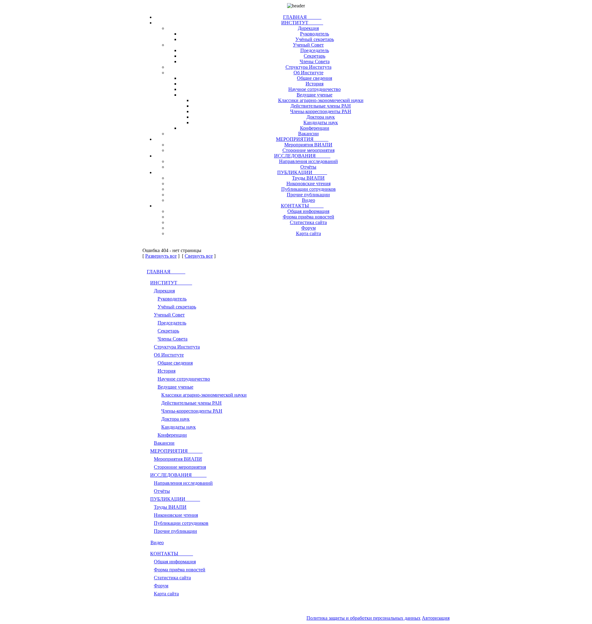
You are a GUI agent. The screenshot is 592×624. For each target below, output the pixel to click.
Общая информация (308, 211)
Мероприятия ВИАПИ (308, 144)
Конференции (314, 128)
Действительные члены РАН (320, 105)
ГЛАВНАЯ (302, 17)
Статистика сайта (308, 222)
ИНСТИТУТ (302, 22)
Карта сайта (308, 233)
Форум (308, 227)
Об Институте (308, 72)
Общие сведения (314, 78)
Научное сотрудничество (314, 89)
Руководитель (314, 33)
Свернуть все (199, 256)
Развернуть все (161, 256)
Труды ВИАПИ (308, 178)
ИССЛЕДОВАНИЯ (302, 155)
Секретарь (314, 56)
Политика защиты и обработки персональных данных (363, 618)
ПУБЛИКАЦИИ (302, 172)
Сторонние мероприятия (308, 150)
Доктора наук (320, 117)
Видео (308, 200)
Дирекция (308, 28)
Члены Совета (315, 61)
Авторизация (436, 618)
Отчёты (308, 166)
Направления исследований (308, 161)
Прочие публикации (308, 194)
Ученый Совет (308, 44)
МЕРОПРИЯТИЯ (302, 139)
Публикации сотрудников (308, 189)
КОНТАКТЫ (302, 205)
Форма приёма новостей (308, 216)
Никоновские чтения (308, 183)
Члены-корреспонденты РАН (320, 111)
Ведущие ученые (314, 94)
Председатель (314, 50)
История (314, 83)
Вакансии (308, 133)
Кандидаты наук (320, 122)
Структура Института (308, 67)
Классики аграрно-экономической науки (321, 100)
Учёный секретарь (314, 39)
